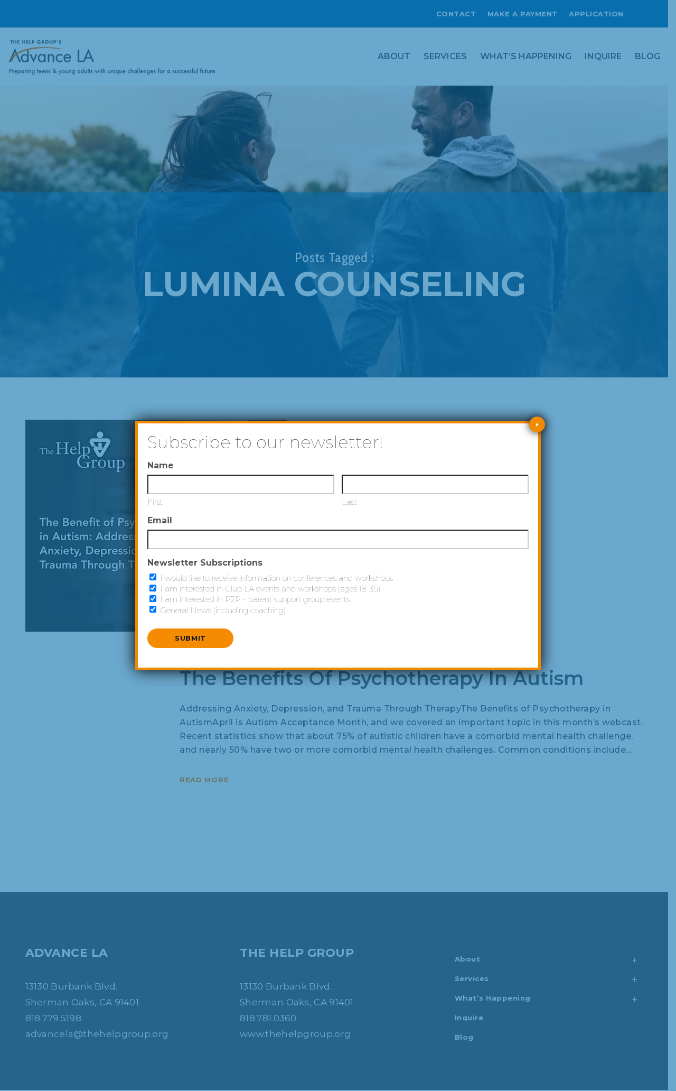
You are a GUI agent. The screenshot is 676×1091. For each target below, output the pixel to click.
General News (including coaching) (223, 610)
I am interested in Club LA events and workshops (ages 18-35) (270, 589)
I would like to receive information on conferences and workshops (276, 578)
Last (349, 502)
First (155, 502)
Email (159, 520)
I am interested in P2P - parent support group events (255, 599)
